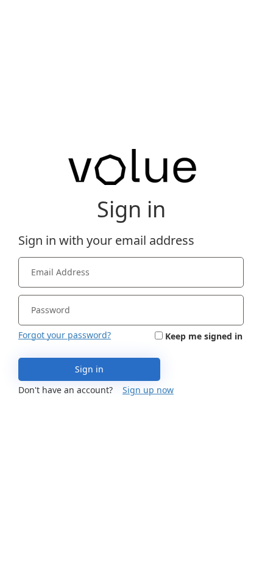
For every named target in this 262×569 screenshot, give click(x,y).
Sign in (89, 369)
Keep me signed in (204, 336)
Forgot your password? (64, 335)
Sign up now (148, 390)
